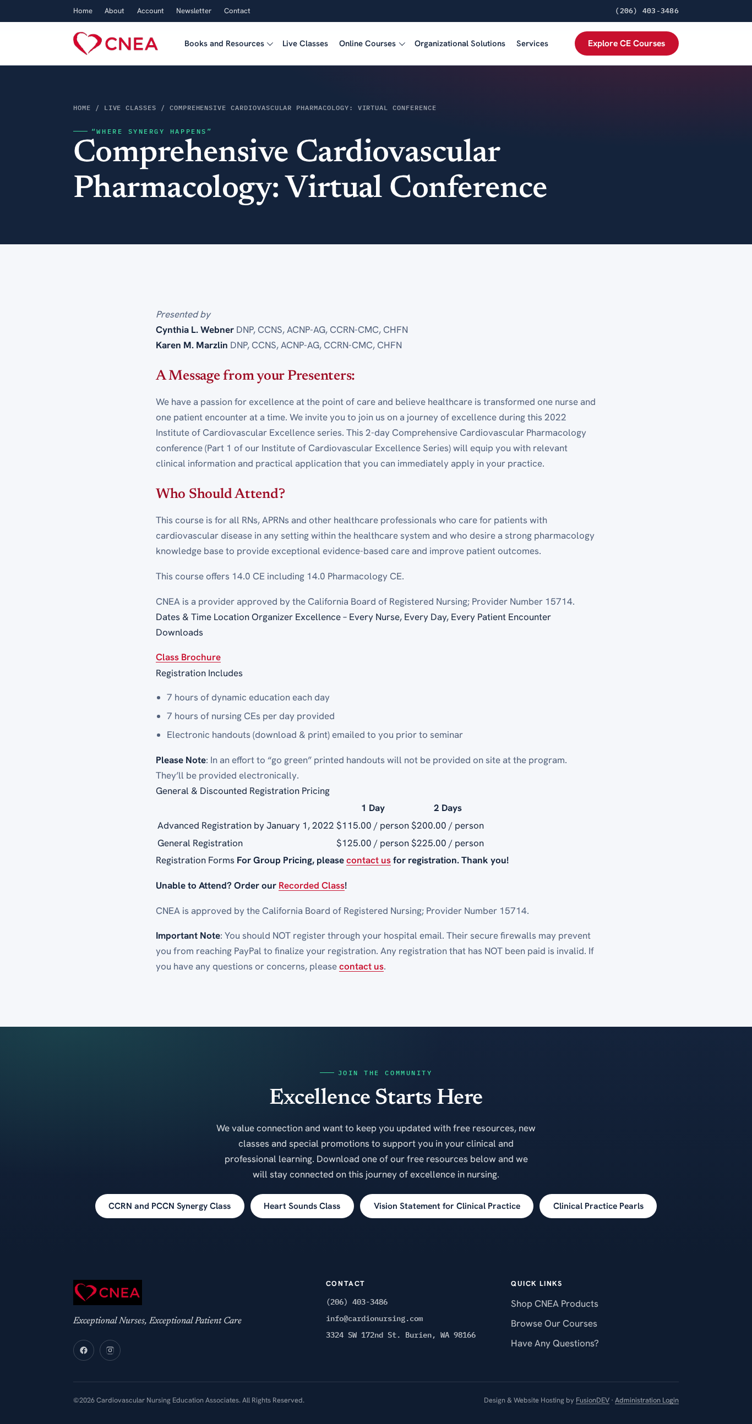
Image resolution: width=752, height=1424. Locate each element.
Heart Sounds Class (302, 1206)
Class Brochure (188, 657)
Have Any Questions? (555, 1343)
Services (532, 43)
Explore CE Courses (626, 43)
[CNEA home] (115, 43)
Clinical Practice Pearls (598, 1206)
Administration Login (647, 1400)
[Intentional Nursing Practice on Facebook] (83, 1350)
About (114, 10)
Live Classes (305, 43)
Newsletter (193, 10)
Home (82, 10)
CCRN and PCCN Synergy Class (169, 1206)
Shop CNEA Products (554, 1303)
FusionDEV (592, 1400)
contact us (368, 860)
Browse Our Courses (554, 1323)
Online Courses (367, 43)
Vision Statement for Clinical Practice (447, 1206)
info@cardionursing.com (374, 1318)
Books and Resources (224, 43)
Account (150, 10)
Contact (237, 10)
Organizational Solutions (460, 43)
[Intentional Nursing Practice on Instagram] (110, 1350)
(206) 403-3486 (647, 10)
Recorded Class (312, 885)
